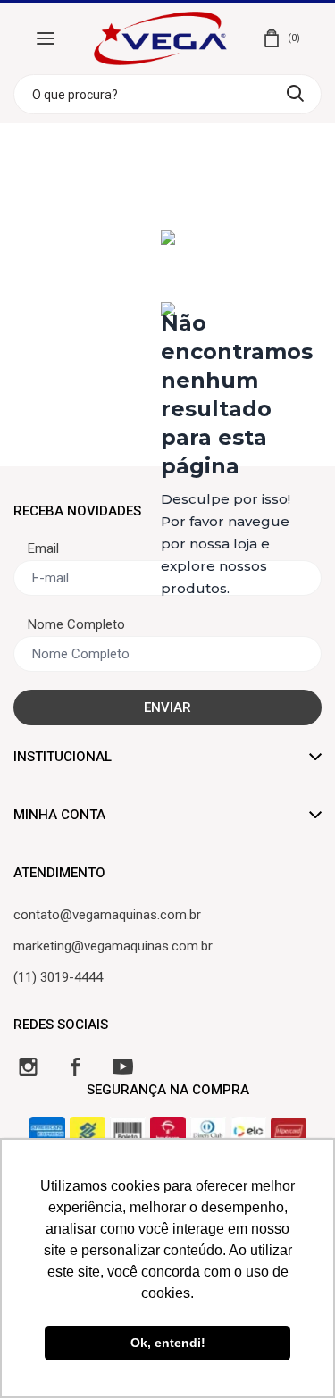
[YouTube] (123, 1066)
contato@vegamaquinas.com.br (107, 915)
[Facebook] (75, 1066)
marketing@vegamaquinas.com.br (113, 946)
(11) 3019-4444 (58, 977)
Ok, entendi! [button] (167, 1342)
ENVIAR (167, 707)
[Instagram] (28, 1066)
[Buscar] (295, 93)
